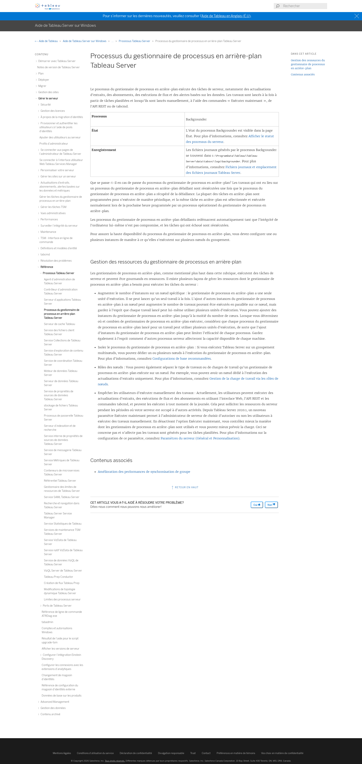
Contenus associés (303, 74)
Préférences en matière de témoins (236, 753)
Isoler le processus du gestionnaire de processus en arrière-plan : (147, 347)
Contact (206, 753)
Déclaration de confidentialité (136, 753)
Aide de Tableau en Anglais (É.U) (226, 16)
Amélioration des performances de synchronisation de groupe (144, 472)
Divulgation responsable (171, 753)
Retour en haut (186, 487)
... (112, 41)
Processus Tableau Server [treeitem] (58, 273)
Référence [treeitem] (46, 267)
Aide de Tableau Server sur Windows (85, 41)
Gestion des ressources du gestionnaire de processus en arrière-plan (308, 64)
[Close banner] (357, 16)
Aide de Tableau (48, 41)
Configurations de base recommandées (182, 358)
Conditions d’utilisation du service (95, 753)
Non (270, 504)
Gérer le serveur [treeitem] (48, 98)
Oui (255, 504)
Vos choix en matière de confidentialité (282, 753)
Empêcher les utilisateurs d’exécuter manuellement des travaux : (147, 393)
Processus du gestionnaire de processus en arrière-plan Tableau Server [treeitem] (61, 314)
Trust (193, 753)
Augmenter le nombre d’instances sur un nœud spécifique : (142, 293)
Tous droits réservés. (115, 760)
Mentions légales (62, 753)
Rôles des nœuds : (111, 367)
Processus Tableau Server (135, 41)
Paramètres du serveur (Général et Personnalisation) (200, 438)
